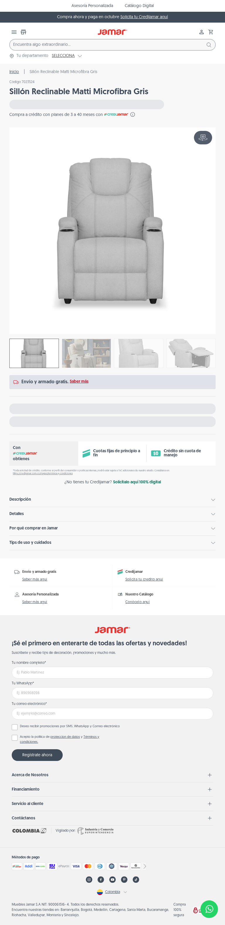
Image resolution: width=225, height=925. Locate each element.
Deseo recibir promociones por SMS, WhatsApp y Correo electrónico (70, 726)
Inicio (14, 72)
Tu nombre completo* (29, 663)
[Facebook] (100, 879)
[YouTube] (112, 879)
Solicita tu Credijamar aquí (144, 17)
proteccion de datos (65, 737)
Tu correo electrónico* (29, 704)
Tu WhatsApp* (23, 683)
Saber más (79, 381)
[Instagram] (89, 879)
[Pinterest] (124, 879)
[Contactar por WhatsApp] (209, 909)
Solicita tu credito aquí (144, 579)
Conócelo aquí (137, 602)
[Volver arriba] (209, 890)
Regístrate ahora (37, 755)
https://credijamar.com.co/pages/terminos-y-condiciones (43, 473)
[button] (211, 32)
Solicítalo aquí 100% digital (137, 482)
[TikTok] (135, 879)
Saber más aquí (34, 579)
